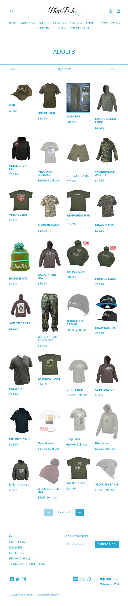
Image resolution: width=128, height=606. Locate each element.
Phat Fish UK (25, 594)
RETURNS (16, 553)
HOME (12, 23)
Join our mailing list (76, 536)
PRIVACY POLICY (21, 558)
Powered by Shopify (48, 594)
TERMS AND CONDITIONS (27, 564)
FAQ (12, 536)
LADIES (58, 23)
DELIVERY (16, 547)
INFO (60, 28)
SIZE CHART (18, 542)
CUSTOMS (44, 28)
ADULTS (27, 23)
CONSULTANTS (81, 28)
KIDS (43, 23)
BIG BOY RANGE (82, 23)
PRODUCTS (109, 23)
